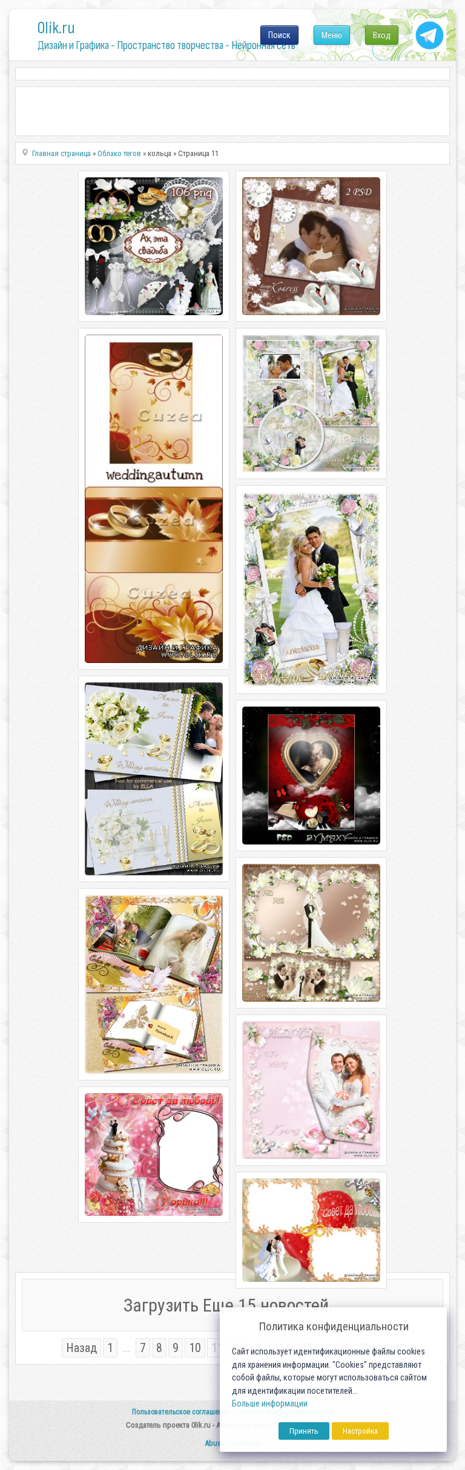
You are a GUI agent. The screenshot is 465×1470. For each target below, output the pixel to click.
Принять (303, 1431)
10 (195, 1348)
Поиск (279, 35)
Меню (332, 35)
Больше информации (270, 1404)
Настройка (360, 1431)
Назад (81, 1348)
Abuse (215, 1443)
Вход (382, 35)
